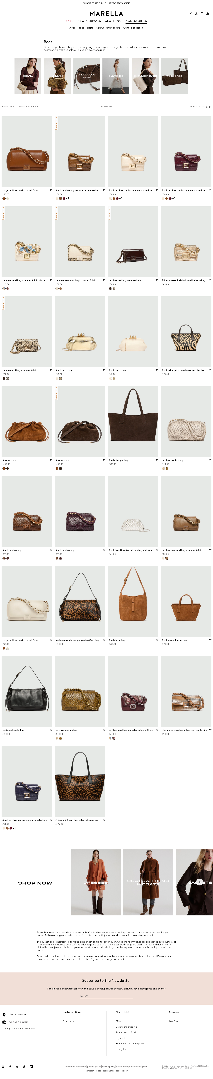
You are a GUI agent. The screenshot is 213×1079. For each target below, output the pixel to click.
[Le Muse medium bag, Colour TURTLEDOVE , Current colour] (163, 468)
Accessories (24, 107)
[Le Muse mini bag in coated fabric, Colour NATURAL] (114, 288)
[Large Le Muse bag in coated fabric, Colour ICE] (7, 198)
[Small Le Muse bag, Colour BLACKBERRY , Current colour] (60, 558)
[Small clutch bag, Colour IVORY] (57, 378)
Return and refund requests (130, 1044)
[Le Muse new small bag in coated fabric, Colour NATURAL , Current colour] (57, 288)
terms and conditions (75, 1067)
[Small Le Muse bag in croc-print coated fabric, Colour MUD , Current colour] (60, 198)
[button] (205, 106)
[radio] (28, 76)
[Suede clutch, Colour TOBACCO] (57, 468)
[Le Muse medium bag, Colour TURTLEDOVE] (57, 738)
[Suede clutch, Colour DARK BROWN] (7, 468)
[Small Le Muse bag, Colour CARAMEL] (57, 558)
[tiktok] (24, 1066)
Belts (90, 28)
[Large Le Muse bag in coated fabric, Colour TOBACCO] (4, 648)
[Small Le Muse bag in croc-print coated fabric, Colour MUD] (114, 198)
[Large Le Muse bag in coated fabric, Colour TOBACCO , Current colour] (4, 198)
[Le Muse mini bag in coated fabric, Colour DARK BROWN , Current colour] (110, 288)
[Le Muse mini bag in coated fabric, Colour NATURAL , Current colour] (7, 378)
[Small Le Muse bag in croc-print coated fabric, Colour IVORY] (57, 198)
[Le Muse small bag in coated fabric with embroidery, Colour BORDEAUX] (7, 288)
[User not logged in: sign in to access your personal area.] (196, 13)
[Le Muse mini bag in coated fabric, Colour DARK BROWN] (4, 378)
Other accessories (134, 28)
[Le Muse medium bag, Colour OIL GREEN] (167, 468)
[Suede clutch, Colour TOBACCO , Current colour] (4, 468)
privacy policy (94, 1067)
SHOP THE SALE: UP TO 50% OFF (106, 3)
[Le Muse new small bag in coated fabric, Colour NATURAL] (163, 558)
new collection (97, 956)
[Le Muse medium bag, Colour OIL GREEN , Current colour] (60, 738)
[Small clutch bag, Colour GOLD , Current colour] (60, 378)
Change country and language (19, 1029)
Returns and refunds (126, 1033)
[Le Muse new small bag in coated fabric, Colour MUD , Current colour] (166, 558)
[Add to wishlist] (51, 191)
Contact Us (68, 1021)
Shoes (71, 28)
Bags (81, 28)
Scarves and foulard (108, 28)
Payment (120, 1038)
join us (145, 1067)
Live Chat (174, 1021)
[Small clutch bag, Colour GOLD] (114, 378)
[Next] (199, 882)
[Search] (190, 13)
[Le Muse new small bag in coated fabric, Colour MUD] (60, 288)
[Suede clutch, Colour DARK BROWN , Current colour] (60, 468)
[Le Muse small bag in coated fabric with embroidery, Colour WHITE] (110, 738)
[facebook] (10, 1066)
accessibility (122, 1071)
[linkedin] (31, 1066)
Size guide (121, 1049)
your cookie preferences (128, 1067)
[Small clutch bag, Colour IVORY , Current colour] (110, 378)
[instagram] (3, 1066)
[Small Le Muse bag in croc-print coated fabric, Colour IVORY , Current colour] (110, 198)
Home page (8, 107)
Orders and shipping (126, 1027)
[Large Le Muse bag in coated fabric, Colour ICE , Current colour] (7, 648)
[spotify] (17, 1066)
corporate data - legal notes (99, 1071)
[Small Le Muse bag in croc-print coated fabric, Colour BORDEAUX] (64, 198)
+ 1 (67, 198)
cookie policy (108, 1067)
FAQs (118, 1021)
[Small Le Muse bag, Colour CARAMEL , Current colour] (4, 558)
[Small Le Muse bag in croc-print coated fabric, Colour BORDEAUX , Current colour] (170, 198)
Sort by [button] (191, 107)
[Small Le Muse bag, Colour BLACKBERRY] (7, 558)
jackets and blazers (115, 935)
